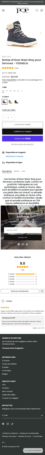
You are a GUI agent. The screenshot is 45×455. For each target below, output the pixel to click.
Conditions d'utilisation (10, 433)
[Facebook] (19, 244)
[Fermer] (42, 208)
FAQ (4, 384)
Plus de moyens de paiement (22, 144)
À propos (6, 360)
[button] (4, 33)
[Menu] (3, 10)
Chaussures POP (13, 447)
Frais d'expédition (9, 80)
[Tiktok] (27, 244)
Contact (5, 388)
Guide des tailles (8, 110)
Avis (23, 171)
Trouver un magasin (10, 398)
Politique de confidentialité (29, 433)
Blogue (5, 374)
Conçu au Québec (9, 364)
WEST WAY (6, 56)
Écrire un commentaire (20, 291)
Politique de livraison (9, 436)
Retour (17, 171)
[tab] (8, 171)
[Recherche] (37, 10)
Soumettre (22, 237)
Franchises (6, 370)
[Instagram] (23, 244)
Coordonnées (37, 436)
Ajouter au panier (22, 125)
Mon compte (7, 391)
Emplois (5, 367)
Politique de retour (24, 436)
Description (7, 171)
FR (3, 442)
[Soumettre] (42, 415)
